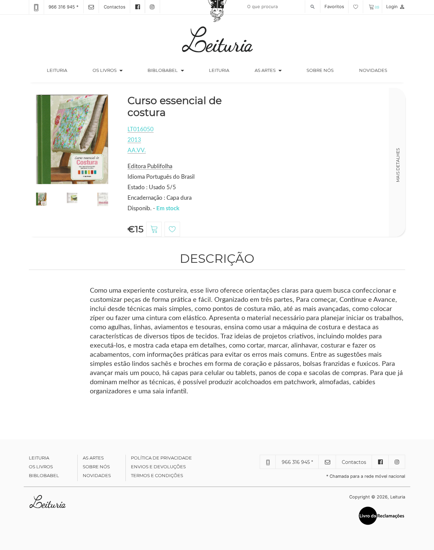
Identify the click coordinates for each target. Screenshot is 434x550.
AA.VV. (136, 150)
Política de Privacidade (161, 457)
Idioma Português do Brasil (161, 177)
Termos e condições (157, 475)
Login (395, 6)
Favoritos (335, 6)
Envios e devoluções (158, 466)
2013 (134, 140)
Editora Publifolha (149, 166)
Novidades (373, 70)
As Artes (265, 70)
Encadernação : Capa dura (159, 198)
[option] (72, 139)
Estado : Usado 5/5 (151, 187)
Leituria (63, 70)
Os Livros (41, 466)
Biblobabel (44, 475)
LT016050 (140, 129)
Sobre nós (320, 70)
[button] (121, 70)
